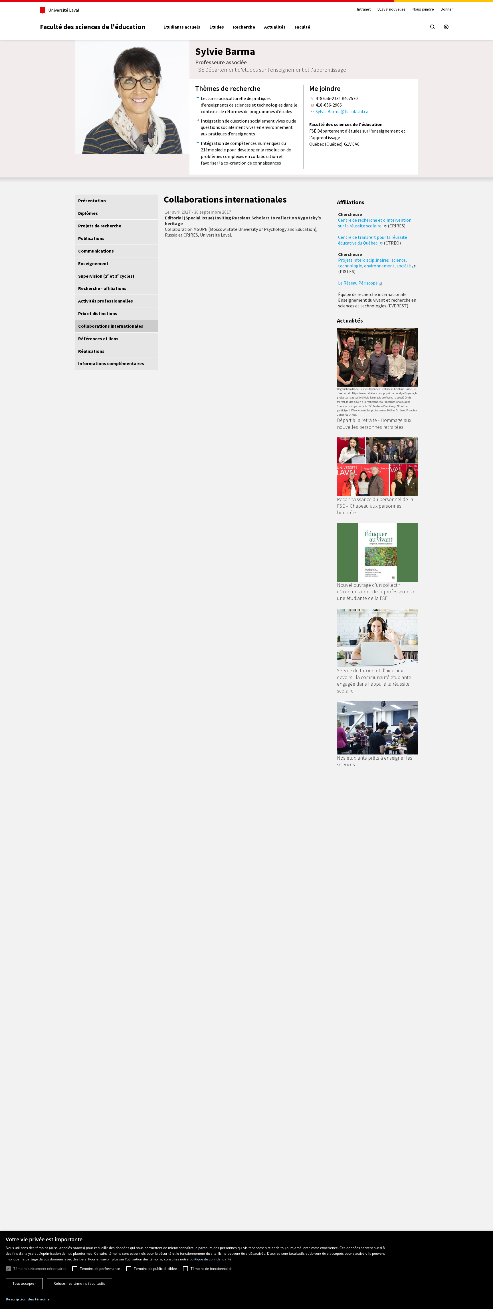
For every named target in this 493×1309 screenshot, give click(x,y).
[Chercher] (432, 27)
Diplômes (88, 213)
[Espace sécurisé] (446, 27)
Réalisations (91, 351)
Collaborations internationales (110, 326)
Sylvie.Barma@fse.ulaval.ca (342, 111)
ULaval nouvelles (391, 9)
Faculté (302, 27)
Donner (447, 9)
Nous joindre (423, 9)
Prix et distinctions (97, 313)
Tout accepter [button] (24, 1283)
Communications (96, 251)
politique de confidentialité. (210, 1259)
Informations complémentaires (111, 363)
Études (216, 27)
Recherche (244, 27)
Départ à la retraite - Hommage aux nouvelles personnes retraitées (374, 423)
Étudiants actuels (181, 27)
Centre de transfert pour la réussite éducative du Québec (372, 240)
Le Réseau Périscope (358, 283)
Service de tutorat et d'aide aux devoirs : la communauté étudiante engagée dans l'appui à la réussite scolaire (374, 680)
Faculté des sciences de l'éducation (92, 26)
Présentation (92, 200)
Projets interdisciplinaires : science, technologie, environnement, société (374, 263)
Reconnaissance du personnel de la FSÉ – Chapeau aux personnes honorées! (375, 506)
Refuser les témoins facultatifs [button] (79, 1283)
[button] (28, 1299)
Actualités (275, 27)
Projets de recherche (99, 226)
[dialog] (246, 1270)
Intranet (364, 9)
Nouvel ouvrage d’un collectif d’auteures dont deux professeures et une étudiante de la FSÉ (377, 592)
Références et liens (98, 338)
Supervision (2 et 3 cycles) (106, 276)
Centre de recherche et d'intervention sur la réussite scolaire (374, 223)
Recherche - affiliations (102, 288)
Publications (91, 238)
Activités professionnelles (105, 301)
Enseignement (93, 263)
